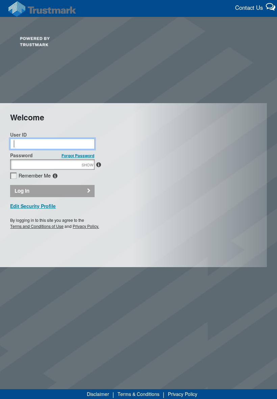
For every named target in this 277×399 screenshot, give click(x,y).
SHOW (87, 164)
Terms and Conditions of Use (37, 226)
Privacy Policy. (86, 226)
